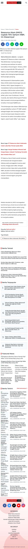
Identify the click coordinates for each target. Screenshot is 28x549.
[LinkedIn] (17, 44)
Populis (14, 531)
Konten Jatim (14, 538)
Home (2, 29)
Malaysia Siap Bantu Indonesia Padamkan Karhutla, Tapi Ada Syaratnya (14, 346)
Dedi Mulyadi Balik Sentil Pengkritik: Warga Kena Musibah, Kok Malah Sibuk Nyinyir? (15, 321)
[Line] (21, 44)
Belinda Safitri (10, 229)
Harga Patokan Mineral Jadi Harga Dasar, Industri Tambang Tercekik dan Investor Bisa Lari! (14, 152)
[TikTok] (14, 505)
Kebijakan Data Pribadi (14, 523)
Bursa (17, 29)
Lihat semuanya (21, 388)
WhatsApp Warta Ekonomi (10, 224)
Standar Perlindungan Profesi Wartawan (14, 519)
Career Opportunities (14, 515)
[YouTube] (19, 505)
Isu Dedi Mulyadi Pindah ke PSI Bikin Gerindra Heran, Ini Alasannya (14, 329)
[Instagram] (23, 505)
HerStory (14, 529)
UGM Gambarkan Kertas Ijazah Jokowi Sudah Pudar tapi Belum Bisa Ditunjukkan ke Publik (14, 296)
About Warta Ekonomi (14, 513)
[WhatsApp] (12, 44)
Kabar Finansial (10, 29)
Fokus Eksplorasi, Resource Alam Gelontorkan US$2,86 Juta (11, 252)
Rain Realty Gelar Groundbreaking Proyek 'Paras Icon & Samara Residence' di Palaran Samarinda (13, 269)
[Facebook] (3, 44)
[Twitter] (7, 44)
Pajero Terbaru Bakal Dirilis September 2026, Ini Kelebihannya (15, 337)
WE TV (14, 536)
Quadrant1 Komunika (14, 533)
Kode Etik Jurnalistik (14, 521)
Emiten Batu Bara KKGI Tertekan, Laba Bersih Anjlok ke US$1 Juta (12, 263)
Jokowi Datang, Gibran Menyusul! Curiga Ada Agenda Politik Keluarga (15, 304)
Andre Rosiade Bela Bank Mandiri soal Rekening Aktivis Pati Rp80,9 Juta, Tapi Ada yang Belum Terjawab (15, 313)
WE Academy (14, 535)
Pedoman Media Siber (14, 517)
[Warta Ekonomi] (14, 2)
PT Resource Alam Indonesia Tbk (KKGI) (13, 238)
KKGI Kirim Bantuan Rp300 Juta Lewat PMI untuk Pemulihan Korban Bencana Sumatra (14, 257)
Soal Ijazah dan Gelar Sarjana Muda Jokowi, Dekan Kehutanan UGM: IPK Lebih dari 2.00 (14, 288)
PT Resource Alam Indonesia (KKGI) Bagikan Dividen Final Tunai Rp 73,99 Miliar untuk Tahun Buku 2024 (13, 276)
